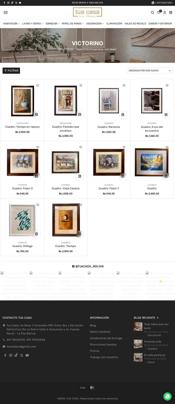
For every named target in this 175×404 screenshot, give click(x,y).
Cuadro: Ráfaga (22, 246)
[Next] (165, 286)
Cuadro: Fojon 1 (109, 188)
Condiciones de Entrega (106, 338)
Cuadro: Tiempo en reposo (22, 126)
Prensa (94, 350)
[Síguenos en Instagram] (8, 2)
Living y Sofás (31, 23)
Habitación (10, 23)
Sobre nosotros (100, 331)
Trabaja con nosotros (104, 357)
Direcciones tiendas (103, 344)
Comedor (51, 23)
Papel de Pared (72, 23)
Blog (93, 325)
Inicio (61, 49)
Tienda (70, 49)
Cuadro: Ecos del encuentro (152, 128)
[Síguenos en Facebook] (4, 2)
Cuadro (152, 188)
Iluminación (114, 23)
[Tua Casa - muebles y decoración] (87, 12)
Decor (151, 362)
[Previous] (7, 286)
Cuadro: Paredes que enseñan (65, 128)
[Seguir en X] (16, 2)
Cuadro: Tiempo (65, 246)
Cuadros (152, 348)
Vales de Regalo (135, 23)
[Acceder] (164, 12)
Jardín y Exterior (160, 23)
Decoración (94, 23)
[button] (5, 12)
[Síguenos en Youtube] (20, 2)
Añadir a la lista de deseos (38, 85)
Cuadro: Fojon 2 (22, 188)
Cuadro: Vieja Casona (66, 188)
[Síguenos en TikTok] (12, 2)
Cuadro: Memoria (109, 127)
